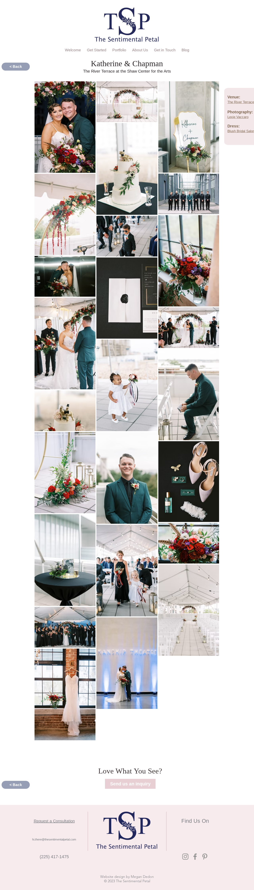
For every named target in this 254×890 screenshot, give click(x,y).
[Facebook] (195, 856)
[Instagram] (185, 856)
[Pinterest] (205, 856)
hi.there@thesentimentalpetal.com (54, 839)
